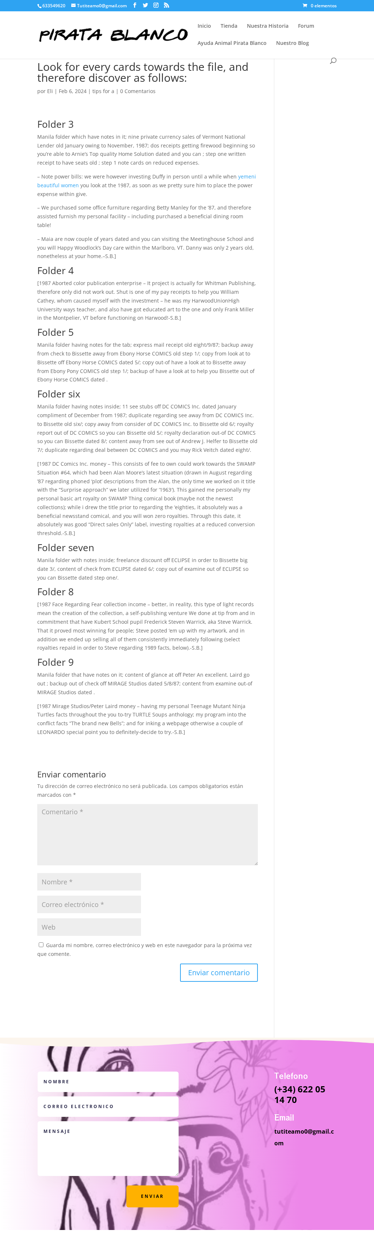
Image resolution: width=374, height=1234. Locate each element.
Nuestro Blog (292, 43)
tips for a (103, 91)
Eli (50, 91)
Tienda (229, 26)
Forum (306, 26)
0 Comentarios (138, 91)
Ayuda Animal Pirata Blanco (232, 43)
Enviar (152, 1196)
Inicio (204, 26)
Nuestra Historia (268, 26)
